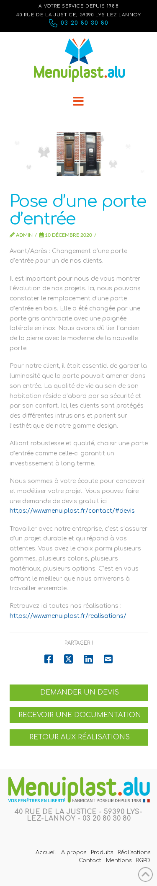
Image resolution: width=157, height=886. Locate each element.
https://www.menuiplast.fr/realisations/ (68, 616)
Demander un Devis (79, 692)
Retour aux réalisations (79, 737)
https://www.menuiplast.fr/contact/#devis (72, 511)
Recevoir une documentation (79, 715)
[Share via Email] (108, 659)
